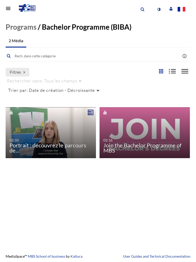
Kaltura (76, 256)
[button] (10, 8)
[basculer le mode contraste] (158, 9)
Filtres (15, 72)
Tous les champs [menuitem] (42, 80)
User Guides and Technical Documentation (156, 256)
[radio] (161, 71)
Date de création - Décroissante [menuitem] (51, 90)
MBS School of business (46, 256)
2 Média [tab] (16, 40)
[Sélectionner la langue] (182, 10)
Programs (21, 27)
